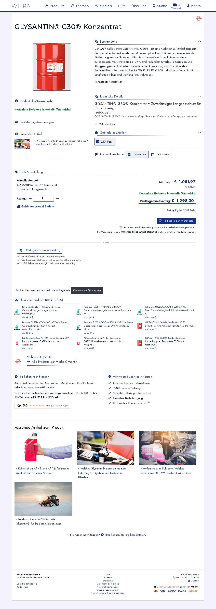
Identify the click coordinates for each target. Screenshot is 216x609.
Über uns (139, 6)
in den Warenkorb (179, 220)
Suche (161, 6)
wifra (20, 6)
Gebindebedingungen (108, 589)
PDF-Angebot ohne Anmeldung (42, 250)
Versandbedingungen (108, 586)
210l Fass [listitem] (106, 141)
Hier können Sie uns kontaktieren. (125, 534)
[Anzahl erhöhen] (30, 199)
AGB (108, 574)
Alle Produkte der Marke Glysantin (54, 362)
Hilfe (122, 6)
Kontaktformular (44, 387)
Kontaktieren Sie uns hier (87, 290)
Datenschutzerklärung (108, 583)
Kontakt (108, 577)
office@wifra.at (85, 383)
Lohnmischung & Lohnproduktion (107, 592)
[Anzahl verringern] (57, 199)
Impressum (108, 580)
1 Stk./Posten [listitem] (139, 154)
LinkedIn (194, 580)
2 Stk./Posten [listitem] (163, 154)
